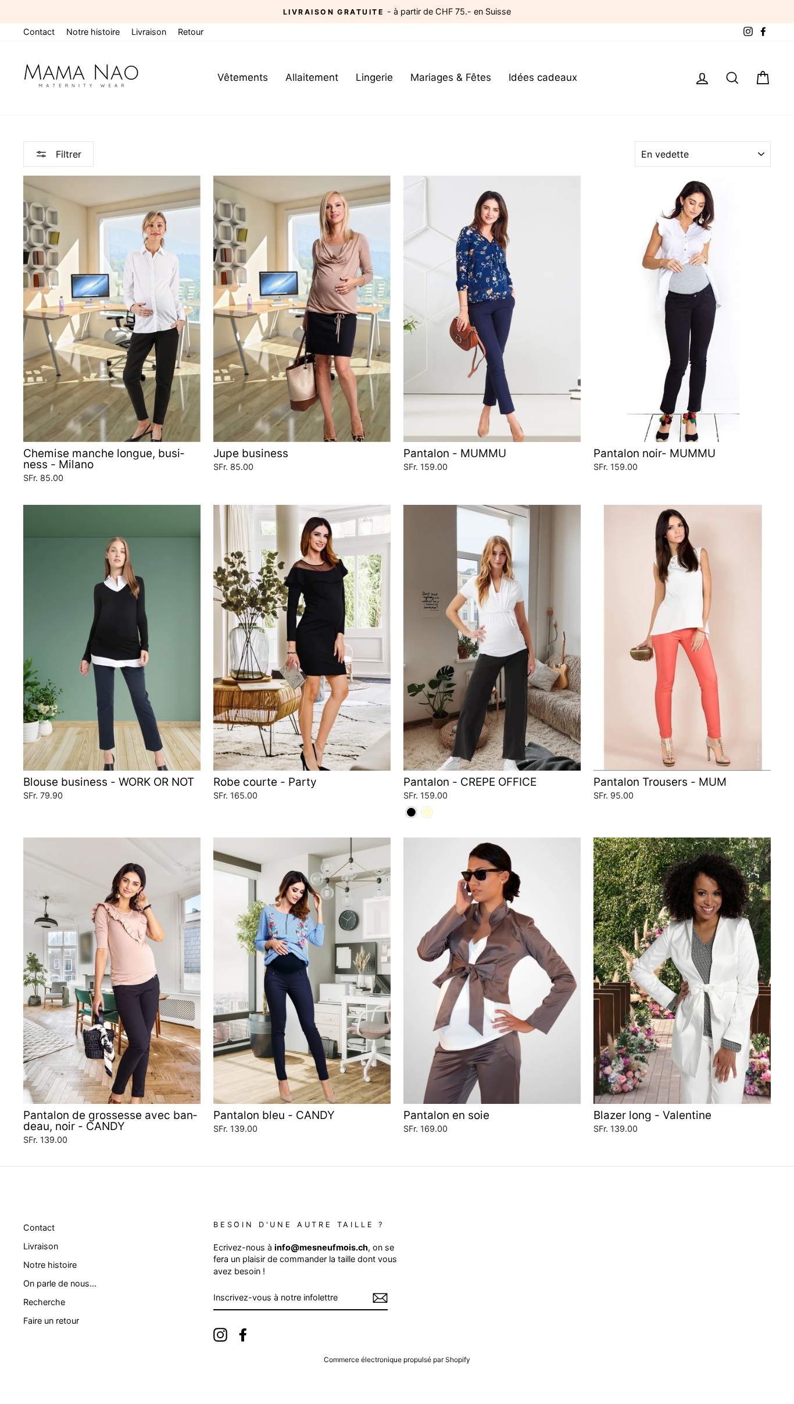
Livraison (148, 32)
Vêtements (242, 77)
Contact (39, 32)
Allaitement (311, 77)
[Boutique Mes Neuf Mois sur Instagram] (220, 1335)
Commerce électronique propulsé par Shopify (397, 1359)
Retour (190, 32)
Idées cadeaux (543, 77)
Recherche (44, 1302)
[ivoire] (426, 812)
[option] (397, 11)
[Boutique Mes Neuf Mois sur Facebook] (243, 1335)
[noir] (411, 812)
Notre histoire (93, 32)
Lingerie (374, 77)
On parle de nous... (59, 1283)
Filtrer (67, 154)
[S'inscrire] (380, 1298)
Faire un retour (51, 1320)
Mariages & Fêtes (450, 77)
